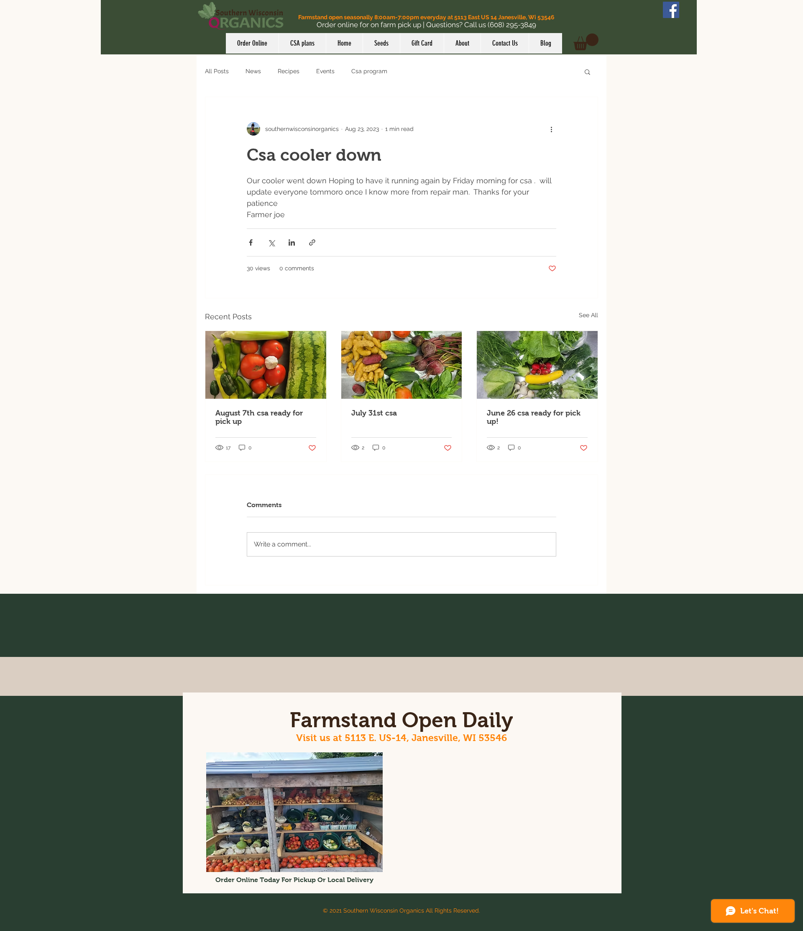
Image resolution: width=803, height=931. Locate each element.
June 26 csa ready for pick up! (534, 417)
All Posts (217, 71)
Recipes (288, 71)
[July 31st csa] (401, 365)
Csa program (369, 71)
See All (588, 315)
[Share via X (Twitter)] (271, 242)
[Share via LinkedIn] (292, 242)
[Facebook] (671, 10)
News (253, 71)
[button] (585, 41)
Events (325, 71)
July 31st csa (374, 413)
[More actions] (551, 129)
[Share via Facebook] (251, 242)
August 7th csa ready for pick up (259, 417)
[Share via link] (312, 242)
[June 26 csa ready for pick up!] (537, 365)
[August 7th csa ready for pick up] (265, 365)
